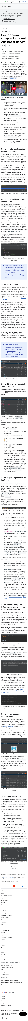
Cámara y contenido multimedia (8, 919)
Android (3, 893)
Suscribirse (24, 1014)
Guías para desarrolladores (7, 967)
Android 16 (3, 947)
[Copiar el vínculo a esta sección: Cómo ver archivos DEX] (22, 285)
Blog (2, 904)
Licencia (9, 1010)
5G (2, 924)
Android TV (3, 939)
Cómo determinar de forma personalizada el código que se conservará (14, 690)
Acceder (24, 1)
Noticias (3, 902)
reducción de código (11, 351)
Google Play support (5, 984)
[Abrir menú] (2, 1)
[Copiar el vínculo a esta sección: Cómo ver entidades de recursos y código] (17, 716)
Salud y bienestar (5, 917)
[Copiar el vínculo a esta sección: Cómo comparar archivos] (23, 797)
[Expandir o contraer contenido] (10, 50)
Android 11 (3, 959)
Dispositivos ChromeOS (6, 935)
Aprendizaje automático (6, 915)
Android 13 (3, 954)
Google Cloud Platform (6, 1003)
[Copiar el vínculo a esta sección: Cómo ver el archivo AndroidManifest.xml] (13, 202)
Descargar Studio (5, 972)
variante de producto (8, 726)
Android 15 (3, 950)
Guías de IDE (5, 28)
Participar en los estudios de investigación (10, 987)
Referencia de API (5, 969)
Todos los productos (6, 1005)
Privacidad (3, 922)
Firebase (3, 1000)
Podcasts (3, 907)
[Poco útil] (12, 31)
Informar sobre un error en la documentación (11, 982)
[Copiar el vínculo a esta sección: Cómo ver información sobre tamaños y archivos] (18, 151)
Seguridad (3, 898)
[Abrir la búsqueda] (17, 2)
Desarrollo (13, 27)
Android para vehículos (6, 937)
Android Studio (6, 6)
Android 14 (3, 952)
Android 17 (3, 945)
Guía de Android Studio (6, 965)
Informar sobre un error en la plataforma (10, 980)
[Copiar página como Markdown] (7, 45)
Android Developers (5, 27)
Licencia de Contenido (8, 877)
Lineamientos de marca (18, 1010)
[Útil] (10, 31)
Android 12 (3, 957)
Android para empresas (6, 895)
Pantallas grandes (5, 930)
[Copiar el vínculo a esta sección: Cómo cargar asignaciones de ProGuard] (10, 480)
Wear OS (3, 932)
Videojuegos (4, 913)
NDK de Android (5, 974)
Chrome (3, 998)
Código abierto (4, 900)
